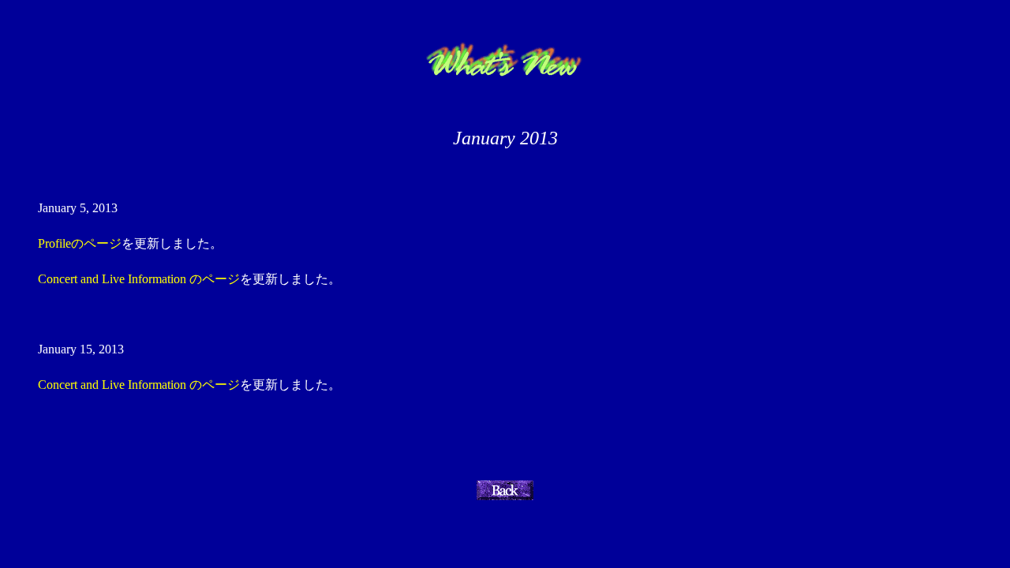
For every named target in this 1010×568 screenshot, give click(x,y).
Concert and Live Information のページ (139, 279)
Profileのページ (80, 243)
